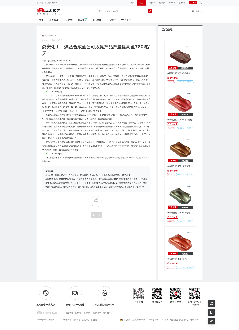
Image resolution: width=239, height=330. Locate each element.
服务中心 (182, 3)
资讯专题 (96, 20)
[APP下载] (211, 312)
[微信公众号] (211, 303)
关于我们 (69, 313)
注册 (141, 3)
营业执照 (94, 320)
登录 (132, 3)
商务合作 (106, 313)
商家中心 (152, 3)
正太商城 (53, 20)
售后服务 (87, 313)
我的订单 (162, 3)
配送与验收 (97, 313)
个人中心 (172, 3)
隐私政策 (85, 320)
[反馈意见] (211, 321)
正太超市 (68, 20)
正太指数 (111, 20)
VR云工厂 (126, 20)
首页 (41, 20)
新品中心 (82, 20)
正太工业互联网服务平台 (48, 11)
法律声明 (76, 320)
